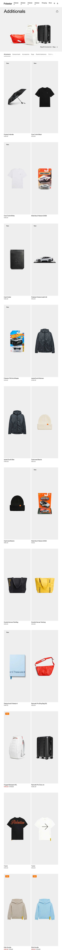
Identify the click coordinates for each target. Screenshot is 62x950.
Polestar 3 (23, 3)
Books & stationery (41, 54)
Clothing (50, 54)
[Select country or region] (54, 3)
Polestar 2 (16, 3)
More (50, 3)
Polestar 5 (37, 3)
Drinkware (58, 54)
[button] (57, 11)
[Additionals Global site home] (8, 3)
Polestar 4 (30, 3)
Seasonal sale (16, 54)
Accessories (25, 54)
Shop (54, 47)
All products (7, 54)
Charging (44, 3)
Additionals (14, 11)
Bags (32, 54)
